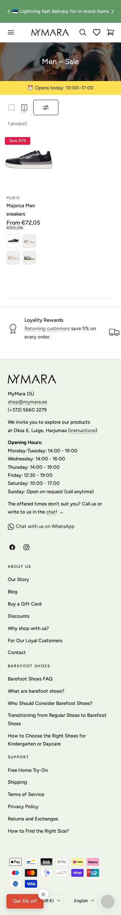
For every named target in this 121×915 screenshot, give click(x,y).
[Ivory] (29, 241)
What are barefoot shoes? (36, 691)
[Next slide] (112, 11)
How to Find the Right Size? (38, 831)
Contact (17, 652)
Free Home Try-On (28, 770)
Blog (12, 592)
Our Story (18, 579)
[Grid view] (11, 107)
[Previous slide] (8, 11)
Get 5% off (25, 901)
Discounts (18, 616)
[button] (11, 32)
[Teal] (29, 257)
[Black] (13, 241)
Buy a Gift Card (25, 604)
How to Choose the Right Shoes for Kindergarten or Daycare (47, 740)
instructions (83, 430)
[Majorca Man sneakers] (28, 160)
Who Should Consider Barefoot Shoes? (50, 703)
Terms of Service (26, 794)
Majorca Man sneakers (20, 210)
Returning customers (47, 328)
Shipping (17, 782)
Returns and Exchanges (33, 819)
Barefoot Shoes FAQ (30, 679)
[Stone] (13, 257)
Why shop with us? (28, 628)
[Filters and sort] (45, 107)
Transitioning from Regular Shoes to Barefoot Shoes (57, 719)
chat (51, 512)
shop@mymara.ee (27, 402)
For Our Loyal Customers (35, 640)
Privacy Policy (23, 806)
